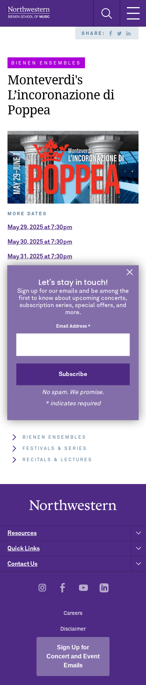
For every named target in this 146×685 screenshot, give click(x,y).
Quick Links (23, 549)
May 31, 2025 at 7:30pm (39, 256)
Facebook (110, 33)
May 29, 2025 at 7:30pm (39, 227)
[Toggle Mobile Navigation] (133, 13)
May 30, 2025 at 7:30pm (39, 242)
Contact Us (22, 564)
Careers (73, 613)
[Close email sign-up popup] (129, 273)
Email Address (73, 327)
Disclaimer (73, 629)
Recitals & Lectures (57, 460)
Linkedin (128, 33)
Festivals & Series (54, 449)
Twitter (119, 33)
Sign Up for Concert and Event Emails (73, 656)
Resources (22, 533)
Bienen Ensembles (54, 437)
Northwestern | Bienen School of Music (28, 12)
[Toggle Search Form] (106, 13)
